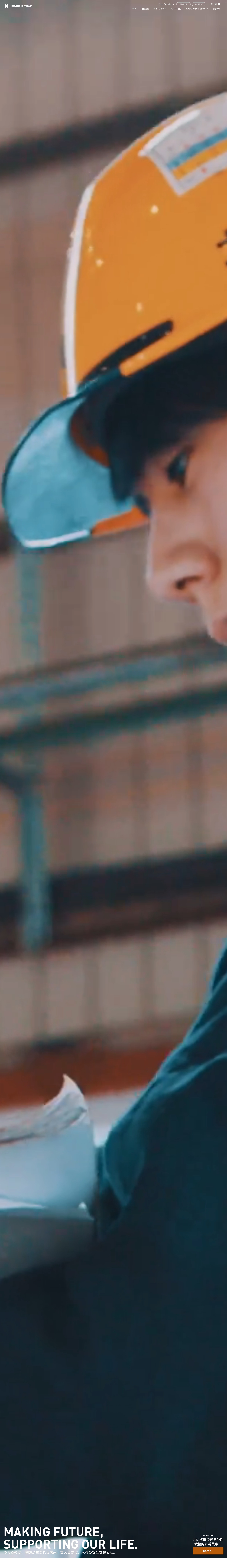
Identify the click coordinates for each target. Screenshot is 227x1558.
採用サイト (208, 1550)
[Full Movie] (113, 779)
